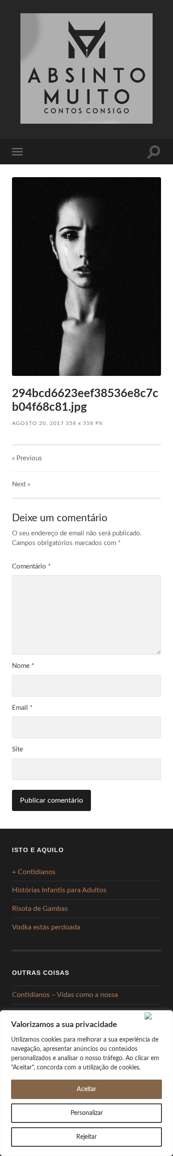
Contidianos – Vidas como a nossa (65, 994)
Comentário (31, 566)
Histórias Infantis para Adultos (59, 890)
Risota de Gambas (40, 908)
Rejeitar (86, 1137)
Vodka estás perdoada (46, 927)
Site (17, 749)
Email (22, 708)
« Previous (27, 458)
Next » (21, 484)
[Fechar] (157, 1016)
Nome (23, 666)
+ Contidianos (33, 872)
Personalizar (87, 1113)
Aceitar (86, 1089)
